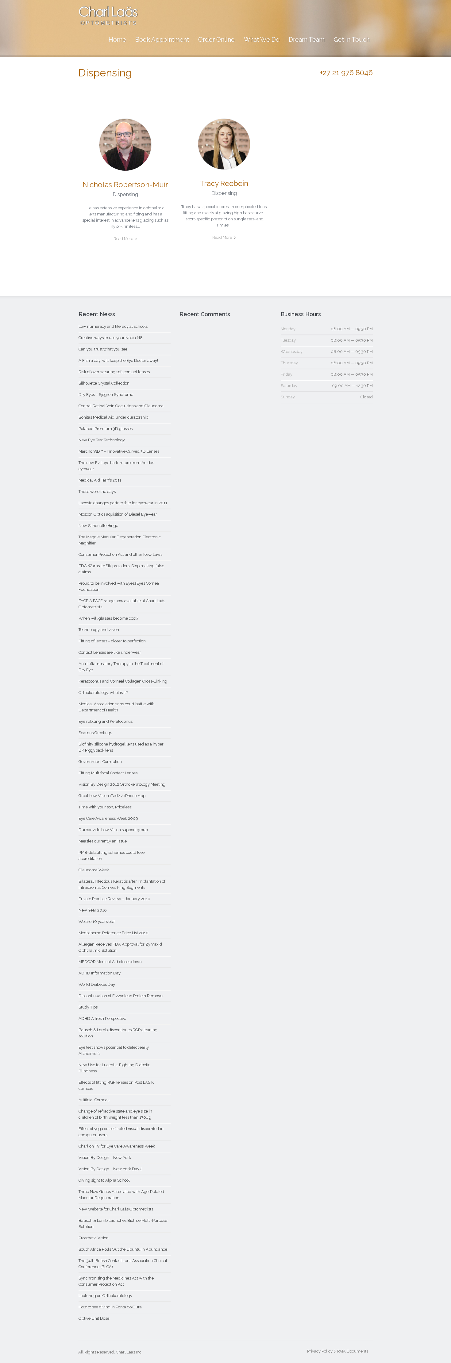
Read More (123, 238)
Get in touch (352, 39)
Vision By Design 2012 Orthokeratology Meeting (122, 784)
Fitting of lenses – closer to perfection (112, 641)
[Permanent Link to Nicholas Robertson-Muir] (125, 167)
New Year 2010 (93, 910)
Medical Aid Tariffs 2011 (100, 480)
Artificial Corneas (94, 1100)
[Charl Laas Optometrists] (108, 21)
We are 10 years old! (97, 921)
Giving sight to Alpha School (104, 1180)
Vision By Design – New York (105, 1157)
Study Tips (88, 1007)
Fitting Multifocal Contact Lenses (108, 773)
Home (117, 39)
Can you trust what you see (103, 349)
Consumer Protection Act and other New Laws (120, 554)
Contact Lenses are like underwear (110, 652)
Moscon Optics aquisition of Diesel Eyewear (118, 514)
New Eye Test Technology (102, 440)
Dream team (307, 39)
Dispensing (125, 194)
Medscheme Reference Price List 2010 (113, 933)
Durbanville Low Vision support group (113, 829)
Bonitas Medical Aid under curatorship (113, 417)
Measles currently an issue (103, 841)
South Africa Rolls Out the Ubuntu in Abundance (123, 1249)
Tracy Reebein (224, 183)
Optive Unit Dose (94, 1318)
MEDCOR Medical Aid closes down (110, 961)
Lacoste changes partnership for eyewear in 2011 (123, 503)
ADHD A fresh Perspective (102, 1018)
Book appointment (162, 39)
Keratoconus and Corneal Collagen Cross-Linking (123, 681)
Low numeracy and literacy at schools (113, 326)
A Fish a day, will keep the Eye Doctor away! (118, 360)
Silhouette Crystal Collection (104, 383)
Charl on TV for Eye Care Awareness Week (117, 1146)
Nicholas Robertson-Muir (125, 184)
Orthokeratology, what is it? (103, 692)
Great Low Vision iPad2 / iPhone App (112, 795)
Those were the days (97, 491)
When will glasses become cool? (108, 618)
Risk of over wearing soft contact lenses (114, 372)
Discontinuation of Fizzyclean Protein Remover (121, 995)
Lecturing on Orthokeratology (105, 1295)
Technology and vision (99, 629)
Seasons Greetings (95, 732)
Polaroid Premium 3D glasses (106, 428)
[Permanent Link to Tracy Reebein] (224, 166)
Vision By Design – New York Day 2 (110, 1169)
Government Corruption (100, 761)
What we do (261, 39)
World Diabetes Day (97, 984)
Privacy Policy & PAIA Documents (337, 1351)
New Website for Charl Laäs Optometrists (116, 1209)
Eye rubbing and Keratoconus (106, 721)
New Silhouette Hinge (98, 525)
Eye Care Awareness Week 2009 (108, 818)
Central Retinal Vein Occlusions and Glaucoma (121, 406)
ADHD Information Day (100, 973)
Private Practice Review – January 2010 (114, 898)
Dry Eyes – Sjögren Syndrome (106, 394)
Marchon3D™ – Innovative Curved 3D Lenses (119, 451)
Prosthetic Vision (94, 1238)
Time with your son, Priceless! (105, 807)
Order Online (216, 39)
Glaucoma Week (94, 870)
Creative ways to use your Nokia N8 (111, 337)
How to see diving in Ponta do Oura (110, 1307)
